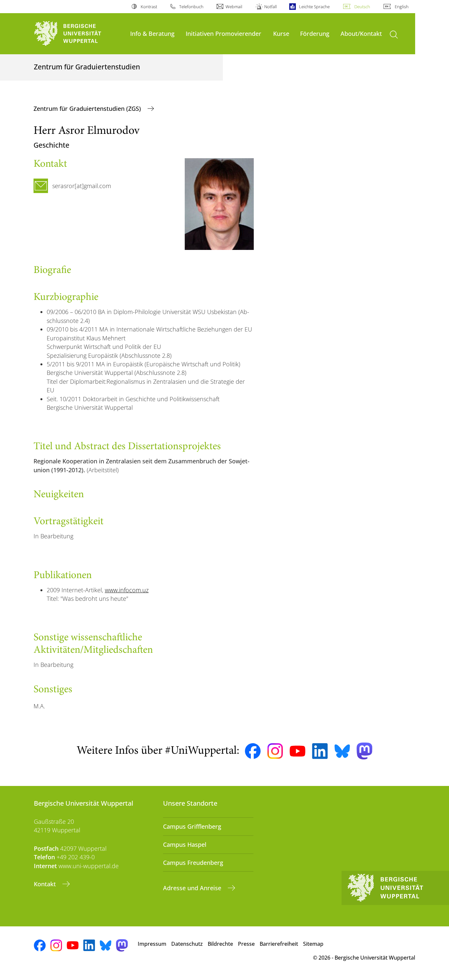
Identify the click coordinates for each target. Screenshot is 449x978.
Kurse (281, 33)
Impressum (152, 943)
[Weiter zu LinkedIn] (320, 751)
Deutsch (362, 7)
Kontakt (46, 884)
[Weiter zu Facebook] (253, 751)
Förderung (314, 33)
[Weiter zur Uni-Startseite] (79, 34)
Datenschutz (187, 943)
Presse (246, 943)
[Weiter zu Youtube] (297, 751)
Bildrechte (220, 943)
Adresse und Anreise (193, 888)
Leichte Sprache (314, 7)
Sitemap (313, 943)
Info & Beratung (152, 33)
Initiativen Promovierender (223, 33)
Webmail (233, 7)
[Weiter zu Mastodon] (364, 751)
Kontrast (149, 7)
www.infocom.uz (127, 590)
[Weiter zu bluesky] (342, 751)
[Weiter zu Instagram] (275, 751)
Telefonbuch (191, 7)
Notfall (270, 7)
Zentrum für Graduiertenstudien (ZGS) (88, 108)
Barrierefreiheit (279, 943)
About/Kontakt (361, 33)
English (402, 7)
